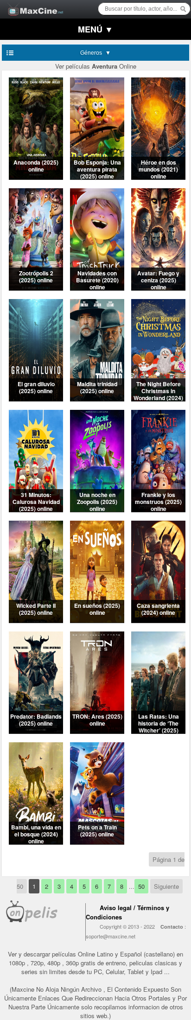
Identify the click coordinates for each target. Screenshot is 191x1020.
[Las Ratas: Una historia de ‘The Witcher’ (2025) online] (158, 731)
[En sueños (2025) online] (97, 620)
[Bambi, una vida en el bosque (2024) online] (36, 841)
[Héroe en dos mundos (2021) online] (158, 176)
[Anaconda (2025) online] (36, 176)
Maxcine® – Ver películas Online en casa (33, 3)
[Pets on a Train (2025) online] (97, 841)
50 (141, 886)
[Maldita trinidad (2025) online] (97, 398)
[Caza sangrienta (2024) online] (158, 620)
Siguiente (166, 886)
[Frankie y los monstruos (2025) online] (158, 509)
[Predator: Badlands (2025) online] (36, 731)
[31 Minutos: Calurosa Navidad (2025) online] (36, 509)
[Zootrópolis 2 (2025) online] (36, 287)
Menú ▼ (95, 29)
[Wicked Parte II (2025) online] (36, 620)
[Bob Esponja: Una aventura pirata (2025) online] (97, 176)
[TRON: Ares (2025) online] (97, 731)
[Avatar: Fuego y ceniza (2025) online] (158, 287)
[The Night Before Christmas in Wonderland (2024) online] (158, 398)
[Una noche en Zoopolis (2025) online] (97, 509)
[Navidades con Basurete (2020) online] (97, 287)
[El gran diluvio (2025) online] (36, 398)
